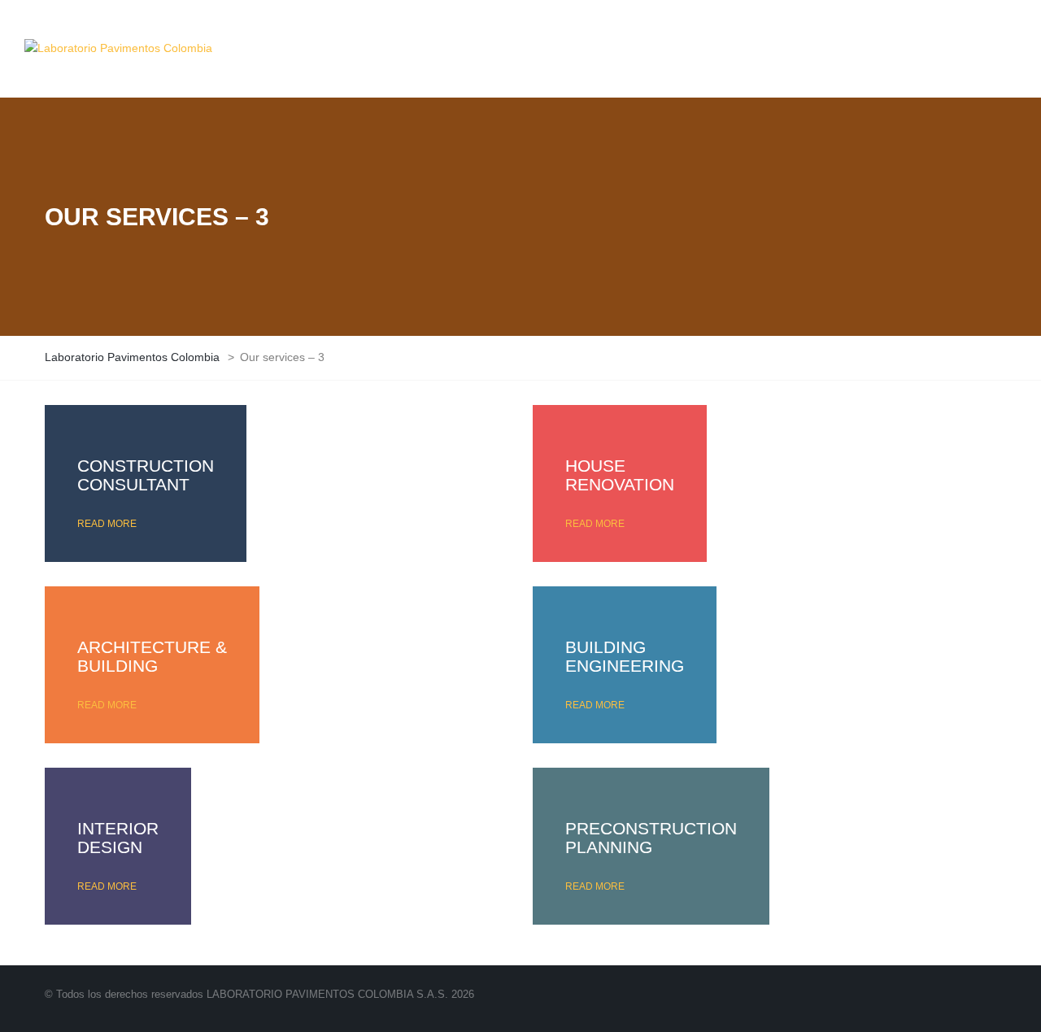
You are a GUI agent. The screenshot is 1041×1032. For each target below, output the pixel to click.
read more (107, 523)
